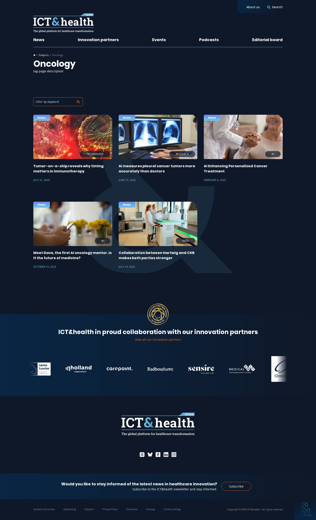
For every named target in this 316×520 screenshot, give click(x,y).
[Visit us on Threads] (142, 454)
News (38, 39)
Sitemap (150, 509)
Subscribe (236, 486)
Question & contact (44, 509)
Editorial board (267, 39)
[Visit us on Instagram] (174, 454)
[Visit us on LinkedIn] (166, 454)
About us (253, 7)
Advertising (69, 509)
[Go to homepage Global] (63, 22)
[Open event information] (305, 509)
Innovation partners (98, 39)
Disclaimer (132, 509)
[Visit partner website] (68, 369)
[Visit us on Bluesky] (150, 454)
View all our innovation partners (158, 339)
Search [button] (277, 7)
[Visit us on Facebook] (158, 454)
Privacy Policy (110, 509)
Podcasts (209, 39)
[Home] (34, 55)
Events (159, 39)
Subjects (44, 55)
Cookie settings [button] (172, 509)
